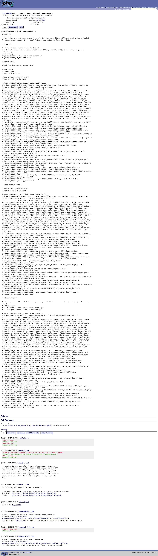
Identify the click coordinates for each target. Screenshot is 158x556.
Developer (13, 27)
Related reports (46, 433)
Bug (3, 13)
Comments (11, 433)
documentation (110, 7)
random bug (151, 7)
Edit (21, 27)
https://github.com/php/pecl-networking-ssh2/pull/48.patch (36, 495)
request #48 (20, 520)
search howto (136, 7)
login (156, 7)
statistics (144, 7)
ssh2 (38, 20)
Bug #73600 (16, 505)
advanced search (127, 7)
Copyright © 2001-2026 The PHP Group (20, 552)
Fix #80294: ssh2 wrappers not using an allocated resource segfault (28, 425)
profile (42, 18)
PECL (43, 20)
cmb (38, 18)
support (103, 7)
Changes (21, 433)
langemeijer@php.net (26, 511)
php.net (98, 7)
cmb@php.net (24, 438)
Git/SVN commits (32, 433)
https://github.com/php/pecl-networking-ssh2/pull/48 (34, 493)
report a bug (118, 7)
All (3, 433)
